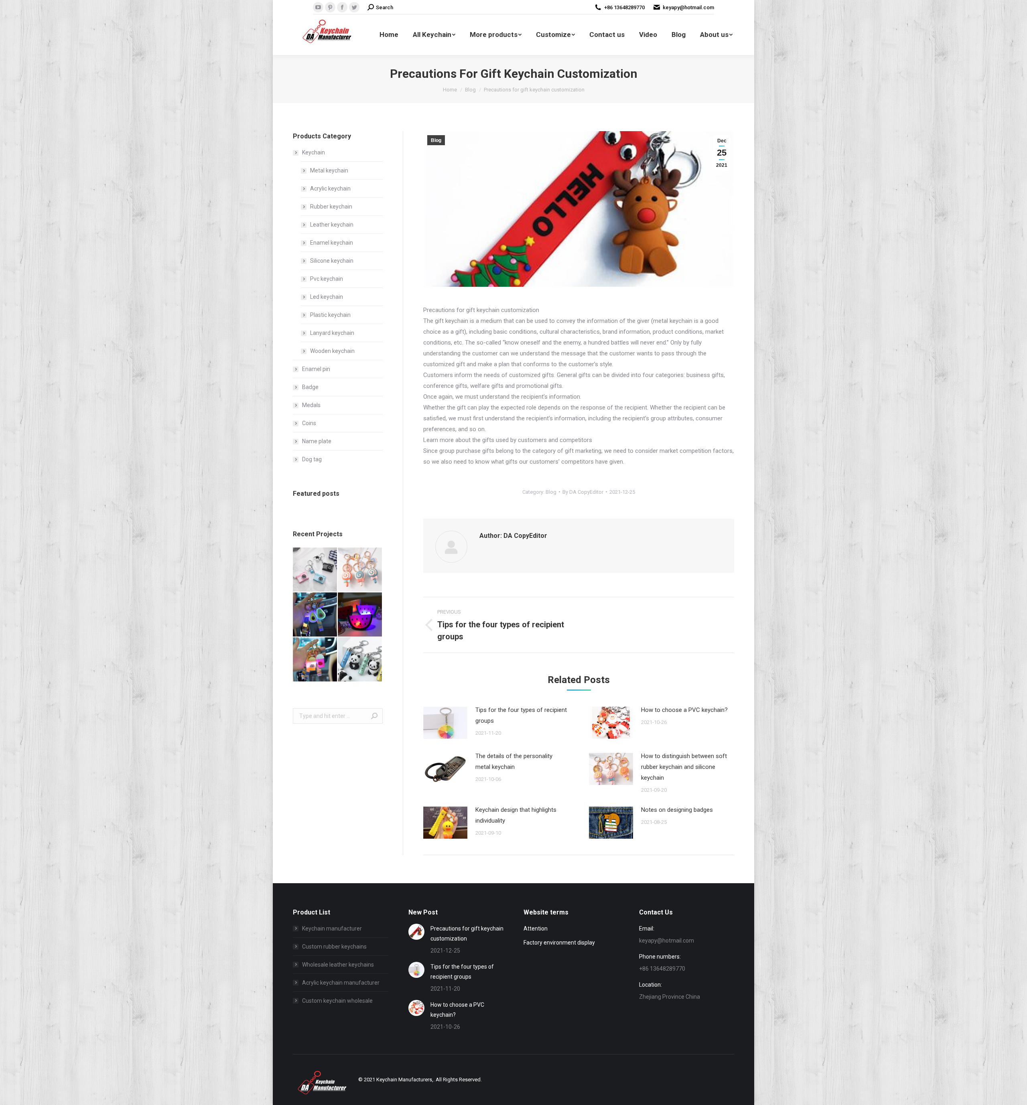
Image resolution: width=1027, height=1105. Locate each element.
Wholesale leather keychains (338, 964)
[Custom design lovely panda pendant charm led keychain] (360, 659)
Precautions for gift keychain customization (466, 933)
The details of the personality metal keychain (513, 761)
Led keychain (326, 297)
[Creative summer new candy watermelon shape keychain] (360, 614)
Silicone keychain (331, 260)
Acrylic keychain (330, 188)
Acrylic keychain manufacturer (341, 982)
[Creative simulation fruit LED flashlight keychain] (315, 614)
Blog (436, 140)
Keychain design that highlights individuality (515, 815)
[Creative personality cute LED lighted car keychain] (315, 659)
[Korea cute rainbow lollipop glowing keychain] (360, 569)
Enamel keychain (331, 242)
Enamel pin (316, 369)
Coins (309, 423)
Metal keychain (329, 170)
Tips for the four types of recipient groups (521, 715)
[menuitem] (389, 35)
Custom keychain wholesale (337, 1001)
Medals (311, 405)
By (582, 492)
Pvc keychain (326, 279)
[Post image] (445, 723)
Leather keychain (331, 224)
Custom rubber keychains (334, 946)
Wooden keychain (332, 351)
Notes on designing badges (677, 809)
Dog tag (312, 459)
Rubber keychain (331, 206)
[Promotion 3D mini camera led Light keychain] (315, 569)
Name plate (316, 441)
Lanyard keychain (332, 333)
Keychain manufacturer (332, 928)
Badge (310, 387)
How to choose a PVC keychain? (684, 710)
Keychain (313, 152)
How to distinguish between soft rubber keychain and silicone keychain (684, 766)
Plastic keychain (330, 315)
